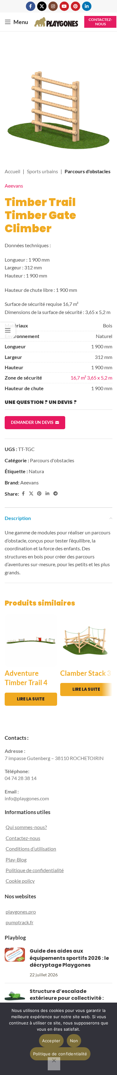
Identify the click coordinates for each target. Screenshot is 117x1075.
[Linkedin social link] (86, 6)
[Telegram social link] (55, 493)
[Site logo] (56, 21)
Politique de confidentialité (35, 870)
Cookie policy (20, 881)
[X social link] (41, 6)
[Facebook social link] (30, 6)
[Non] (54, 1063)
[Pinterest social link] (75, 6)
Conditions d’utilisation (31, 849)
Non (74, 1040)
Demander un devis (32, 422)
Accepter (51, 1040)
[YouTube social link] (64, 6)
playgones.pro (21, 912)
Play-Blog (16, 859)
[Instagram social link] (53, 6)
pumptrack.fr (19, 922)
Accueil (12, 171)
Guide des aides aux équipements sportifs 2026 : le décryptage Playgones (69, 958)
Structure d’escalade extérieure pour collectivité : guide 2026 (67, 998)
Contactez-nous (100, 21)
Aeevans (14, 186)
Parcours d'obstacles (87, 171)
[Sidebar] (8, 330)
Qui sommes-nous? (26, 827)
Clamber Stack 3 (85, 673)
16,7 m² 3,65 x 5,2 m (91, 377)
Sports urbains (42, 171)
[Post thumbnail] (15, 963)
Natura (36, 471)
